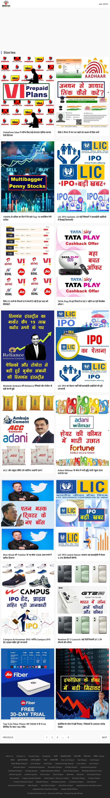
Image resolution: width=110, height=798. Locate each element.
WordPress (78, 793)
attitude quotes (15, 774)
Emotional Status (94, 774)
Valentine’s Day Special (64, 763)
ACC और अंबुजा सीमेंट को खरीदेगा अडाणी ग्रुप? (22, 470)
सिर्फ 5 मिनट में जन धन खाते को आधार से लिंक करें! (78, 132)
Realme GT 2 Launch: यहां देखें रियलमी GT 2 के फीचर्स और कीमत (80, 641)
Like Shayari (91, 782)
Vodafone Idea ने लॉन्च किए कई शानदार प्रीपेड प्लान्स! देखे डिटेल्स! (27, 134)
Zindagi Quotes (31, 771)
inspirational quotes (88, 767)
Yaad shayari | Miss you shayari (56, 778)
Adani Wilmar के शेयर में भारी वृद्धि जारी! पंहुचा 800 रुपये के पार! (80, 472)
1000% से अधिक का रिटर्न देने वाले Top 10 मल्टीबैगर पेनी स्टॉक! (27, 218)
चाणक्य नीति (54, 760)
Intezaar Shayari (78, 778)
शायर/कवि (77, 756)
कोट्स (12, 760)
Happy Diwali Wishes (69, 789)
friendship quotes (59, 782)
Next (104, 737)
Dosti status (45, 774)
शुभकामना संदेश (23, 760)
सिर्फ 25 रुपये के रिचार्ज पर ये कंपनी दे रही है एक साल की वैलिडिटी (25, 303)
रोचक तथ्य (87, 756)
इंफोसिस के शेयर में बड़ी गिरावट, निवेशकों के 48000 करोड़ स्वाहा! (81, 725)
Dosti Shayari (58, 774)
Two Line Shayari (67, 760)
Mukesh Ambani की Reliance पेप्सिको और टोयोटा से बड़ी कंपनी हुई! (27, 387)
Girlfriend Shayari (15, 771)
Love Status (81, 763)
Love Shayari (35, 763)
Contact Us (20, 756)
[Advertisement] (55, 28)
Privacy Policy (33, 756)
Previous (8, 737)
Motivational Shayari (16, 785)
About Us (9, 756)
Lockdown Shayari (76, 782)
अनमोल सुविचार (36, 760)
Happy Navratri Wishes (31, 778)
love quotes (14, 778)
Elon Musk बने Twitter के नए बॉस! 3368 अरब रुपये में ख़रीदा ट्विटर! (27, 556)
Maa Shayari (33, 785)
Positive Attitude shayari (23, 782)
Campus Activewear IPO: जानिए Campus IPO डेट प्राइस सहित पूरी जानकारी (26, 641)
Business (70, 774)
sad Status (48, 763)
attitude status (19, 767)
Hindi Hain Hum (39, 793)
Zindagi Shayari (71, 767)
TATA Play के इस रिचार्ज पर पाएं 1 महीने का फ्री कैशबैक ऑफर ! (81, 303)
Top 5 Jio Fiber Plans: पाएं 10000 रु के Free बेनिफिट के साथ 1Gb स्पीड (24, 725)
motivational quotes (36, 767)
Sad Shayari (82, 760)
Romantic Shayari (55, 767)
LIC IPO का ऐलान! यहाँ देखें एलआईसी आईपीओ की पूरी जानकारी (80, 387)
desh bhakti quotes (71, 771)
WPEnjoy (59, 793)
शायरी (56, 756)
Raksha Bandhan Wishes (50, 771)
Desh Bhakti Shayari (19, 763)
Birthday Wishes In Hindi (92, 771)
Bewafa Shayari (42, 782)
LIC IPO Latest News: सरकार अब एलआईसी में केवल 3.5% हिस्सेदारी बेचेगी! (81, 556)
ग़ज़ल (45, 760)
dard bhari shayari (48, 785)
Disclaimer (47, 756)
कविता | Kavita (99, 756)
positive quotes (31, 774)
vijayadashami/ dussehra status (89, 785)
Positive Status (94, 778)
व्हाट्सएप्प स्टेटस (66, 756)
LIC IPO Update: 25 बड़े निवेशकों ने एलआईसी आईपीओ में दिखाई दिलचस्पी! (82, 218)
